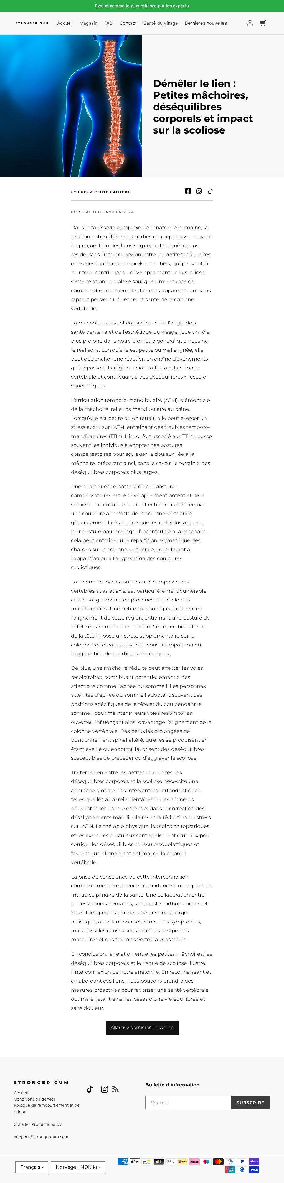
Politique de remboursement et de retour (47, 1108)
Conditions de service (35, 1099)
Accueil (21, 1092)
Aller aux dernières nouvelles (142, 1027)
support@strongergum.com (41, 1136)
